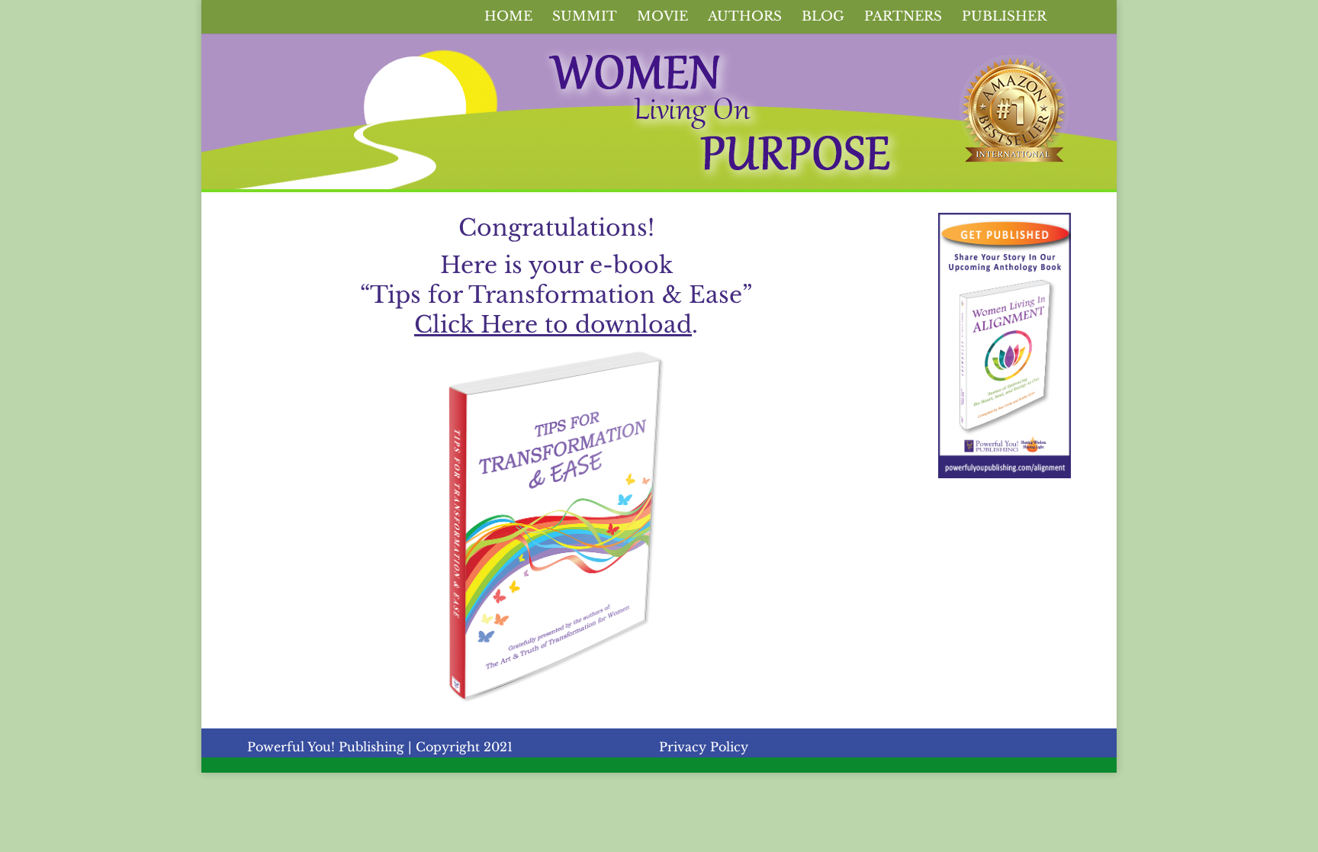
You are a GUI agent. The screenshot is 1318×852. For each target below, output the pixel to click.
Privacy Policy (703, 746)
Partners (903, 17)
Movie (662, 17)
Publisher (1004, 17)
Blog (823, 17)
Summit (584, 17)
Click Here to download (553, 324)
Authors (745, 17)
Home (508, 17)
